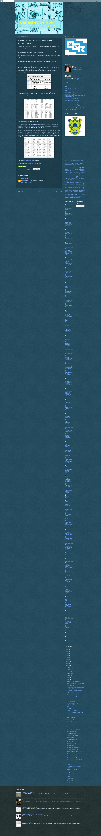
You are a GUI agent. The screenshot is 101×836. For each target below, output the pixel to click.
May (68, 772)
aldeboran (67, 496)
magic (77, 182)
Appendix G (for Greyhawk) (68, 209)
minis (83, 184)
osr (68, 188)
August (69, 675)
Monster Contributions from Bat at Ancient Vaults (74, 704)
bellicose (83, 160)
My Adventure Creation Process (74, 747)
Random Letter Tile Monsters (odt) (72, 100)
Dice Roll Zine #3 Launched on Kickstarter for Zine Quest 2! (68, 384)
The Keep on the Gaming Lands (68, 547)
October (69, 671)
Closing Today (68, 583)
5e (73, 159)
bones (79, 161)
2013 (67, 661)
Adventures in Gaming (68, 605)
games (66, 176)
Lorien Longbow (70, 737)
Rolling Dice (67, 307)
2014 (67, 659)
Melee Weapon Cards (71, 743)
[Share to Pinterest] (39, 169)
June (68, 679)
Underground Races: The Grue (68, 567)
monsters (81, 186)
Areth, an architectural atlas (73, 692)
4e (72, 159)
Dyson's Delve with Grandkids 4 (29, 799)
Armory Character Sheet (72, 731)
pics (84, 188)
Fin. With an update (67, 518)
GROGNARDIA (68, 213)
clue (81, 164)
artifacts (74, 160)
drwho (78, 170)
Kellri (66, 421)
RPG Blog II (67, 638)
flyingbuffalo (82, 173)
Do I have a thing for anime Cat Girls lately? (68, 253)
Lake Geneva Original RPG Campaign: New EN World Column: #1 (68, 395)
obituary (83, 187)
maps (66, 184)
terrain (83, 194)
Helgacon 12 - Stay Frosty (68, 410)
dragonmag (67, 170)
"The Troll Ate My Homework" (68, 531)
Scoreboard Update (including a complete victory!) (68, 592)
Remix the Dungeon (71, 753)
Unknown (23, 178)
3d (70, 159)
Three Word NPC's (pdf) (70, 94)
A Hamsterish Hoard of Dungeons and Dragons (68, 468)
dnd (71, 169)
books (83, 161)
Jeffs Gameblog (68, 291)
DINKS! (68, 706)
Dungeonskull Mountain (68, 297)
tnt (71, 196)
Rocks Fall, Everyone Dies (68, 616)
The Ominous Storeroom (72, 739)
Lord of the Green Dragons (68, 390)
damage (71, 167)
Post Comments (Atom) (27, 194)
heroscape (73, 178)
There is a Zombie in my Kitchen (68, 628)
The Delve (67, 634)
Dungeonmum (68, 611)
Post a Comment (23, 185)
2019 (67, 653)
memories (73, 184)
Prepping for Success (67, 549)
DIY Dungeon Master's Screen (73, 719)
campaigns (67, 163)
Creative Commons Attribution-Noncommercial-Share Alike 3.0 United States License (74, 81)
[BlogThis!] (35, 169)
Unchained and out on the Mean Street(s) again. (68, 574)
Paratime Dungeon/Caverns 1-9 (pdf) (72, 105)
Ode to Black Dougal (68, 364)
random (32, 171)
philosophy (80, 188)
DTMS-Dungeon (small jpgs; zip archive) (73, 90)
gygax (66, 178)
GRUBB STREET (68, 243)
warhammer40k (71, 197)
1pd (65, 159)
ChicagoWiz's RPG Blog (68, 515)
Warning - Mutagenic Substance (67, 478)
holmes (76, 178)
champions (82, 163)
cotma (83, 166)
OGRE (66, 188)
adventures (23, 171)
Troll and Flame (68, 372)
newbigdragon (75, 187)
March (68, 776)
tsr (81, 196)
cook (76, 166)
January (69, 780)
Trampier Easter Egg (71, 733)
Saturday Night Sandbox (68, 408)
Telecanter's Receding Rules (68, 358)
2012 (67, 663)
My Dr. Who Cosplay (26, 822)
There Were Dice (68, 353)
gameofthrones (82, 175)
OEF (66, 401)
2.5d (67, 159)
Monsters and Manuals (68, 231)
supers (66, 194)
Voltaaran (69, 708)
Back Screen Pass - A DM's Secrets (68, 451)
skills (74, 193)
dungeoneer (82, 170)
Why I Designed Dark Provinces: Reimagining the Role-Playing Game (68, 225)
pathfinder (71, 188)
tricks (79, 196)
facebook (70, 173)
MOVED (66, 497)
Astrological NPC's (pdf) (70, 92)
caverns (76, 163)
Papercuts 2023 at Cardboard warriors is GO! (68, 347)
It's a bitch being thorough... (73, 735)
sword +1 (67, 284)
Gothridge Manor (67, 269)
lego (71, 182)
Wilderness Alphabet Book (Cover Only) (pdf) (74, 107)
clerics (78, 164)
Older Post (58, 191)
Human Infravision (68, 417)
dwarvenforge (76, 172)
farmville (74, 173)
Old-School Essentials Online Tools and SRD (68, 375)
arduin (66, 160)
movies (66, 187)
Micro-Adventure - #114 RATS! (68, 272)
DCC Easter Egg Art (71, 745)
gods (80, 176)
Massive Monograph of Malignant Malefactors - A (74, 722)
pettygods (76, 188)
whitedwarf (77, 197)
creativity (67, 167)
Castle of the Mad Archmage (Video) (74, 690)
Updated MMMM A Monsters (73, 717)
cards (72, 163)
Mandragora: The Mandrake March (68, 622)
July (68, 677)
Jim (74, 66)
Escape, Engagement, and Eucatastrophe (68, 300)
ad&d (75, 159)
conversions (72, 166)
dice (77, 167)
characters (67, 164)
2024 (67, 649)
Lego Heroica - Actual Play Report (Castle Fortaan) (74, 697)
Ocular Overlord (70, 727)
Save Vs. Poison (68, 352)
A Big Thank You (70, 685)
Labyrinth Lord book (22, 95)
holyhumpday (82, 178)
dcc (74, 167)
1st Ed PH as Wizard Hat (72, 749)
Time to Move (67, 556)
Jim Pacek (77, 78)
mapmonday (82, 182)
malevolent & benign (68, 523)
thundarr (66, 196)
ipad (84, 179)
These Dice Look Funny (67, 565)
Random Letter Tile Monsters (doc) (72, 102)
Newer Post (19, 191)
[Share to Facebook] (38, 169)
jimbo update (67, 292)
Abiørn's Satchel (68, 359)
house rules (67, 179)
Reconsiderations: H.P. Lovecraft (68, 215)
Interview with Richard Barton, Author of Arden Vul (68, 424)
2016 (67, 655)
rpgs (71, 191)
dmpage (66, 169)
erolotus (83, 172)
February (69, 778)
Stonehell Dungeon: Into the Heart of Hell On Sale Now (68, 491)
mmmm (66, 186)
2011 (67, 665)
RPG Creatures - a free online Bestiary (68, 503)
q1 (73, 190)
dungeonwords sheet (28, 160)
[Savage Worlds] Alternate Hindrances (68, 541)
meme (69, 184)
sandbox (76, 191)
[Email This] (34, 169)
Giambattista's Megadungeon (68, 455)
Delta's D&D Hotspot (67, 321)
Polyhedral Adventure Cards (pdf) (72, 98)
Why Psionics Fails (68, 233)
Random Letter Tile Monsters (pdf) (72, 104)
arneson (68, 160)
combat (66, 166)
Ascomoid (69, 715)
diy (80, 167)
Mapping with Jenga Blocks (73, 757)
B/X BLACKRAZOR (68, 238)
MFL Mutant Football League (68, 481)
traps (77, 196)
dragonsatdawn (72, 170)
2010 (67, 782)
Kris (65, 239)
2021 (67, 651)
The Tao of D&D (68, 276)
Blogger (57, 833)
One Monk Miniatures (67, 344)
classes (74, 164)
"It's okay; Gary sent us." (68, 259)
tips (35, 171)
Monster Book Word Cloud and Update (75, 751)
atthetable (78, 160)
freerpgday (73, 175)
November (69, 669)
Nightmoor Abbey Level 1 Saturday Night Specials (68, 367)
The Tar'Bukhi (67, 505)
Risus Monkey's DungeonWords (31, 126)
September (69, 673)
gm (29, 171)
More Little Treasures (67, 472)
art (71, 160)
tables (77, 194)
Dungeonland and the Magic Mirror (74, 694)
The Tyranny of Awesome (72, 710)
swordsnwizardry (71, 194)
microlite (78, 184)
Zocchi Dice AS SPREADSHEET (74, 725)
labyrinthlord (67, 182)
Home (39, 191)
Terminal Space (68, 560)
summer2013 (82, 193)
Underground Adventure (72, 769)
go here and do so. (29, 48)
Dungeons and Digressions (68, 416)
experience (66, 173)
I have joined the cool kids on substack (68, 286)
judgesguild (67, 181)
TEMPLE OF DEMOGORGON (68, 251)
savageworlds (82, 191)
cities (71, 164)
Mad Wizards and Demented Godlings (68, 525)
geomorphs (73, 176)
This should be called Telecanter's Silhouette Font (74, 767)
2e (68, 159)
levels (73, 182)
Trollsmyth (67, 311)
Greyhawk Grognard (67, 436)
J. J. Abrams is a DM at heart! (73, 729)
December (69, 667)
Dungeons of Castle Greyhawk (28, 792)
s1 (73, 191)
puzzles (70, 190)
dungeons (68, 172)
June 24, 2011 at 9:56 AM (26, 182)
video (66, 197)
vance (83, 196)
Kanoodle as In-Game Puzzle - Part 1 (30, 807)
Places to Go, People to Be (68, 330)
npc (80, 187)
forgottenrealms (68, 175)
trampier (74, 196)
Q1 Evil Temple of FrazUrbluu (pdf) (72, 88)
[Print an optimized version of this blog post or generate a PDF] (22, 167)
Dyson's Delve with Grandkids (73, 681)
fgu (78, 173)
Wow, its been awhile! (67, 446)
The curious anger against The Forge (68, 462)
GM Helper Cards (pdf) (69, 96)
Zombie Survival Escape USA (68, 332)
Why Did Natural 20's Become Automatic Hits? (68, 324)
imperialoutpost (79, 179)
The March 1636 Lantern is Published (68, 278)
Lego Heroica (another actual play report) (75, 683)
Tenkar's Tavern (68, 509)
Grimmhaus (67, 642)
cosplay (79, 166)
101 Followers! (70, 755)
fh (79, 173)
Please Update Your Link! (68, 438)
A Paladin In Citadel (68, 220)
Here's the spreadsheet (23, 121)
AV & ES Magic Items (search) (71, 109)
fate (76, 173)
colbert (83, 164)
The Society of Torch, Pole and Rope (68, 487)
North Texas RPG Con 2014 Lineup (68, 534)
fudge (77, 175)
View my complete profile (77, 69)
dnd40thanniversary (80, 169)
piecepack (67, 190)
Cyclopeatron (68, 337)
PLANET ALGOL (68, 430)
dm (27, 171)
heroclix (69, 178)
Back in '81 (67, 571)
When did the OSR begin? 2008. (68, 339)
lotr (75, 182)
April (68, 774)
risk (84, 190)
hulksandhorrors (73, 179)
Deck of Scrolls (70, 741)
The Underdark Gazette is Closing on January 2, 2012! (68, 581)
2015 (67, 657)
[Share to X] (37, 169)
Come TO (67, 510)
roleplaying (67, 191)
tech (80, 194)
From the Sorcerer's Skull (68, 206)
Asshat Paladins (68, 538)
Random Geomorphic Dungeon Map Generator (32, 814)
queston (76, 190)
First (66, 600)
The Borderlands (68, 380)
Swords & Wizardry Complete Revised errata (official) (68, 263)
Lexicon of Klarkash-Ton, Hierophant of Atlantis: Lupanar (68, 315)
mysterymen (70, 187)
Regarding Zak (68, 431)
